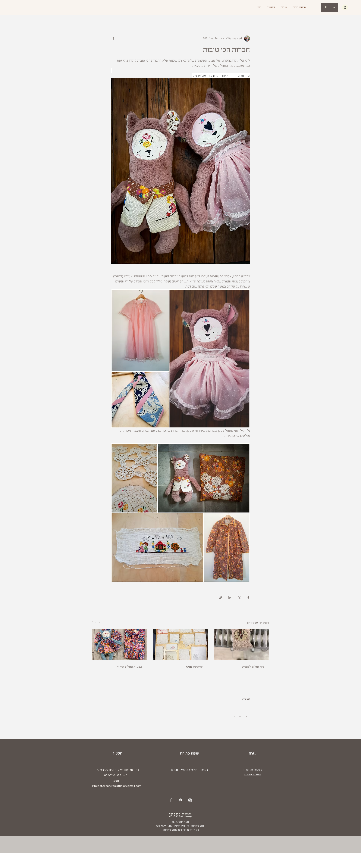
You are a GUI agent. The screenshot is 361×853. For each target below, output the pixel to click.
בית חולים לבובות (253, 667)
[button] (345, 7)
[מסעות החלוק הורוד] (119, 644)
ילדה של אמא (194, 667)
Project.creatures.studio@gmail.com (117, 786)
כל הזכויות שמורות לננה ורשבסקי (180, 830)
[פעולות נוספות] (113, 38)
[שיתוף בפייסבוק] (248, 597)
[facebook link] (171, 800)
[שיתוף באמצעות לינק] (220, 597)
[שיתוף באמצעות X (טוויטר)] (239, 597)
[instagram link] (190, 800)
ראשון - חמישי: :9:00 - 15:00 (189, 770)
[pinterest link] (180, 800)
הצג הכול (96, 622)
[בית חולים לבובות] (241, 644)
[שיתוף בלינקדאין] (230, 597)
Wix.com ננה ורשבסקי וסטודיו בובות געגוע (180, 826)
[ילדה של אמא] (180, 644)
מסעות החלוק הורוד (129, 667)
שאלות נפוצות (252, 774)
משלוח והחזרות (252, 769)
